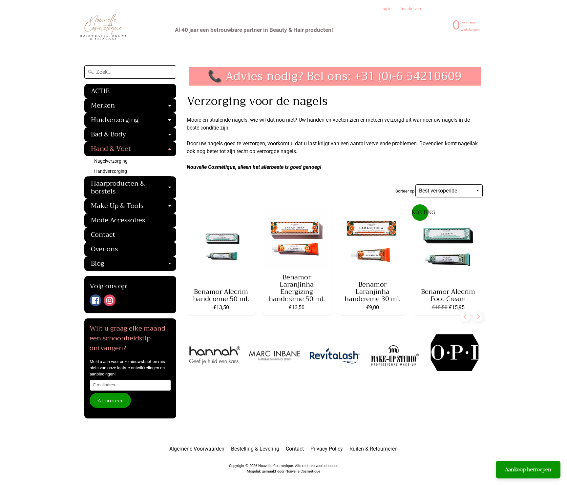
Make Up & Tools (133, 206)
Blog (133, 264)
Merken (133, 106)
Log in (385, 9)
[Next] (478, 317)
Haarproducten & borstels (133, 188)
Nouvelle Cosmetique (275, 466)
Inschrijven (411, 9)
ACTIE (100, 91)
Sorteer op (405, 191)
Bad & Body (133, 135)
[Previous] (465, 317)
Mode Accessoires (118, 220)
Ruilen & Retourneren (373, 449)
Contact (103, 234)
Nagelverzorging (111, 161)
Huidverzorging (133, 120)
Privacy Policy (326, 449)
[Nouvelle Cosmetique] (103, 29)
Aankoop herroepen (528, 469)
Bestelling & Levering (255, 449)
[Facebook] (95, 300)
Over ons (104, 249)
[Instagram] (110, 300)
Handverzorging (110, 171)
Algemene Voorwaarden (196, 449)
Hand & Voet (133, 149)
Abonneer (110, 400)
